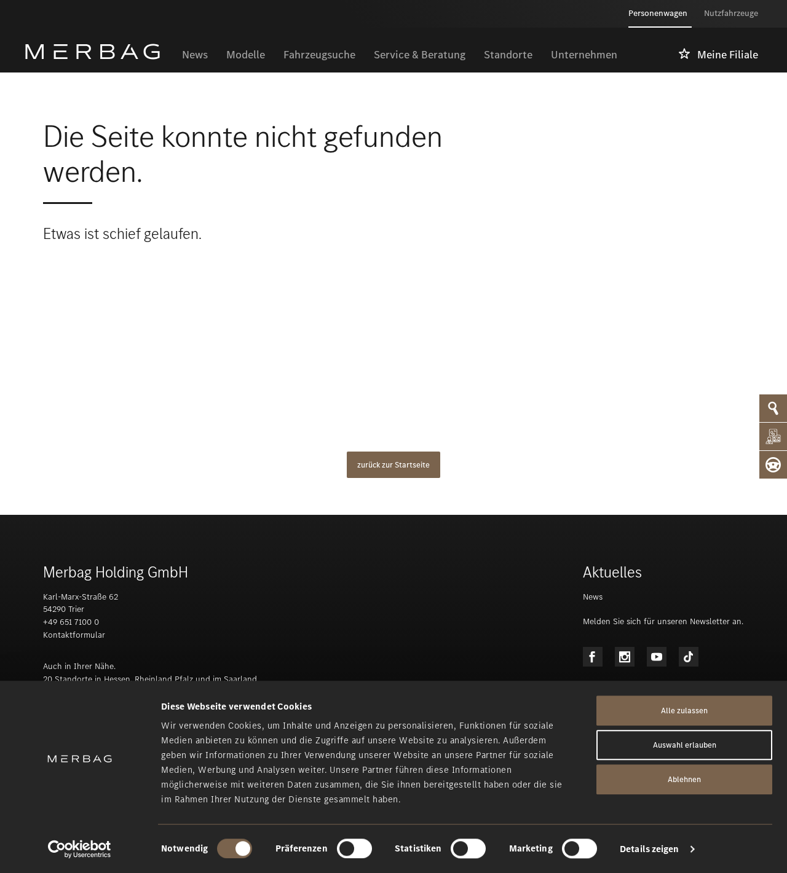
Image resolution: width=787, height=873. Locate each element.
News (593, 597)
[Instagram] (625, 657)
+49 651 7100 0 (71, 622)
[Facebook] (593, 657)
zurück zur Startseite (393, 465)
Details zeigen (649, 849)
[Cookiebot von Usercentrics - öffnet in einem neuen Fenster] (79, 849)
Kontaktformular (74, 635)
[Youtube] (656, 657)
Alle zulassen (684, 710)
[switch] (354, 848)
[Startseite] (99, 51)
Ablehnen (684, 779)
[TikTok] (688, 657)
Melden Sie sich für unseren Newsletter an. (663, 621)
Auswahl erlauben (684, 745)
